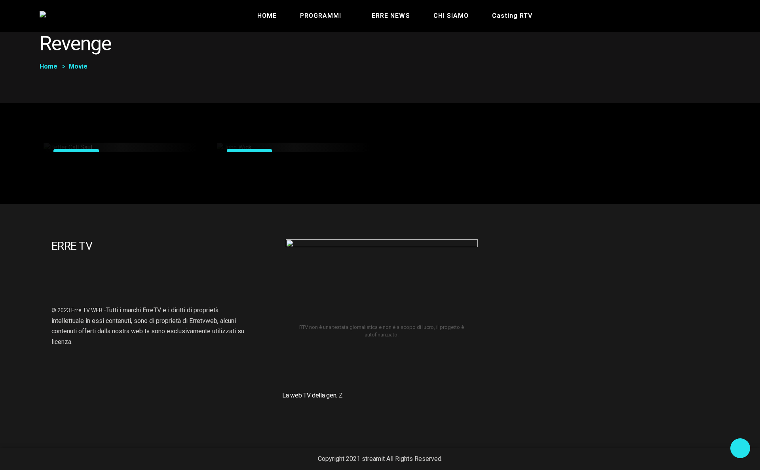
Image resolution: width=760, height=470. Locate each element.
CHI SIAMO (451, 15)
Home (48, 66)
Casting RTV (512, 15)
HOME (267, 15)
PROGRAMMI (320, 15)
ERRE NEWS (391, 15)
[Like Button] (179, 146)
